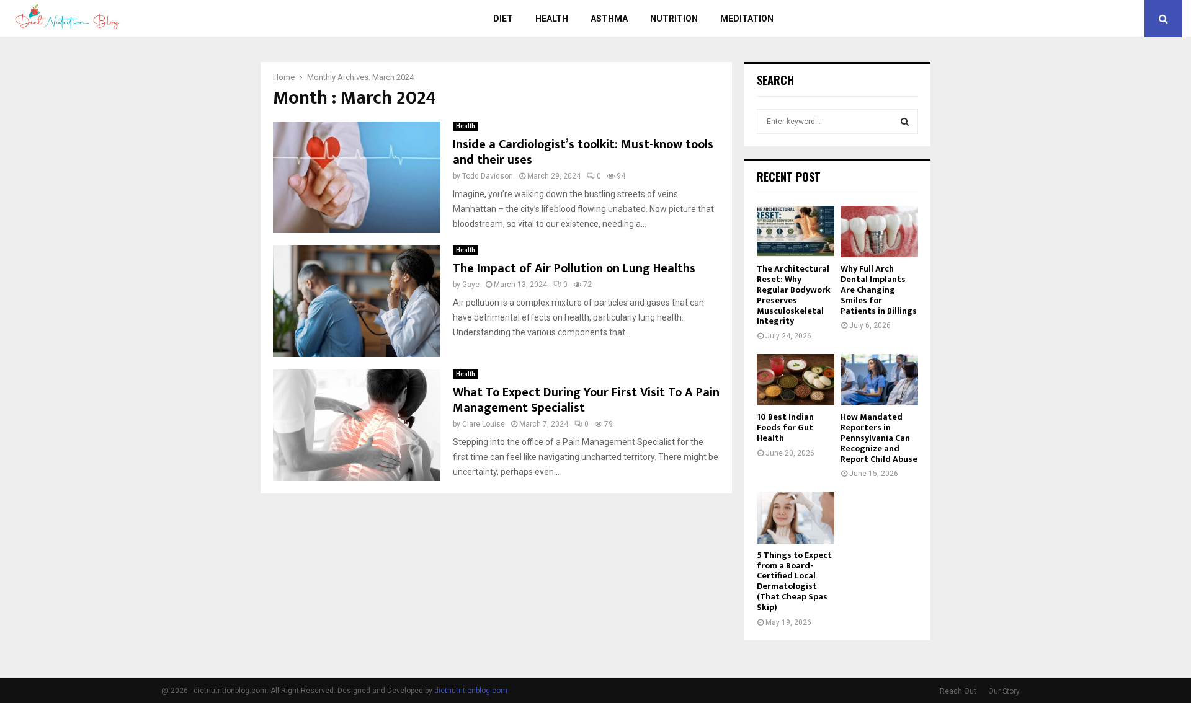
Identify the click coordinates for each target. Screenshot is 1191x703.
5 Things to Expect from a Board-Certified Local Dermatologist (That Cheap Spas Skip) (794, 581)
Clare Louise (483, 424)
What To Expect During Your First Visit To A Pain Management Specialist (586, 400)
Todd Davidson (487, 176)
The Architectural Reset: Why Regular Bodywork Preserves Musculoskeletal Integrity (794, 295)
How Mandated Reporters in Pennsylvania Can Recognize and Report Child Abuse (879, 438)
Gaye (471, 284)
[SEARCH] (904, 121)
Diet (503, 19)
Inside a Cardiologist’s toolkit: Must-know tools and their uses (583, 152)
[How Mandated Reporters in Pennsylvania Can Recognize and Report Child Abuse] (879, 379)
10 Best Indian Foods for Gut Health (785, 427)
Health (551, 19)
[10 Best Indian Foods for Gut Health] (795, 379)
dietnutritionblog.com (470, 690)
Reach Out (958, 691)
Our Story (1004, 691)
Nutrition (674, 19)
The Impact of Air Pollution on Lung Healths (574, 268)
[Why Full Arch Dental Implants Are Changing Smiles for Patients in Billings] (879, 231)
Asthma (609, 19)
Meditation (747, 19)
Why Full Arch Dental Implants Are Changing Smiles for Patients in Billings (879, 289)
